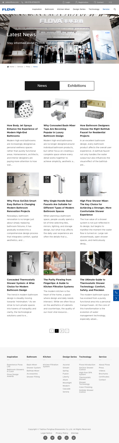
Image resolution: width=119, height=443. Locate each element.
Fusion (66, 374)
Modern (66, 386)
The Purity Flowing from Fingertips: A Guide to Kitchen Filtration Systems (59, 283)
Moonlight (67, 383)
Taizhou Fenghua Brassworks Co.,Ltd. (56, 429)
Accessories (32, 374)
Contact (100, 2)
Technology (94, 9)
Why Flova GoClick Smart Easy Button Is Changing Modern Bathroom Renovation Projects (21, 206)
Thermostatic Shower (85, 378)
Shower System (34, 368)
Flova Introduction (87, 365)
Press (28, 67)
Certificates (104, 377)
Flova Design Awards (12, 375)
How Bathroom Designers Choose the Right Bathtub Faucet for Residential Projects (95, 130)
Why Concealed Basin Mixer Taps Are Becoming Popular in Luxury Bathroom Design (59, 130)
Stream (66, 368)
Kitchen (47, 357)
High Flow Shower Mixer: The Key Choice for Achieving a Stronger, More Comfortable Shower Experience (95, 208)
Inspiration (37, 9)
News (35, 67)
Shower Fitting (33, 377)
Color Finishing (85, 387)
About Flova (104, 365)
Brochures (103, 374)
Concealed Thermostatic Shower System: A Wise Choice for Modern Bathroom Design (21, 285)
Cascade (66, 389)
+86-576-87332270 (30, 2)
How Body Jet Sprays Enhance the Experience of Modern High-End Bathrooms (22, 130)
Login (68, 2)
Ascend (66, 365)
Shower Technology (84, 383)
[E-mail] (116, 286)
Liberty (66, 377)
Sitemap (74, 433)
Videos (102, 371)
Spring (65, 371)
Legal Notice (47, 433)
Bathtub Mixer (33, 371)
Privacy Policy (62, 433)
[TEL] (116, 292)
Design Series (79, 9)
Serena (66, 392)
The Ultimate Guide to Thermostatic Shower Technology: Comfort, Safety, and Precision (92, 285)
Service (106, 9)
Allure (65, 380)
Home (12, 67)
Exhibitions (77, 86)
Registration (83, 2)
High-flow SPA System (85, 373)
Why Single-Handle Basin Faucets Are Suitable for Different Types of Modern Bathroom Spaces (59, 206)
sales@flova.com (10, 2)
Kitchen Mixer (63, 9)
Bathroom (49, 9)
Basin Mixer (32, 365)
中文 (110, 2)
